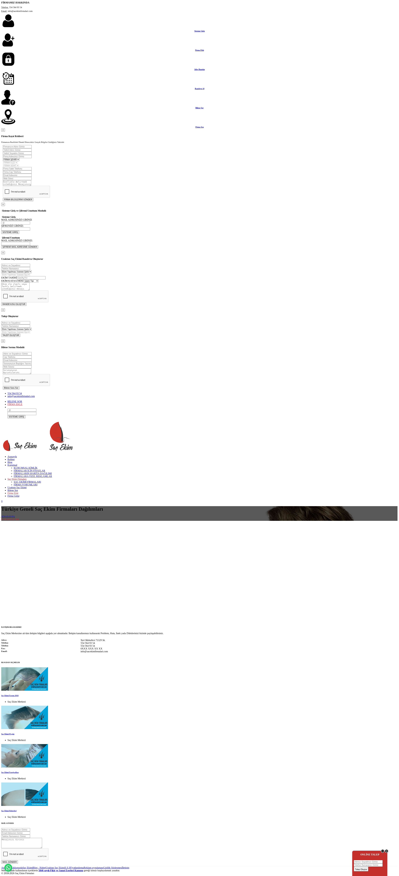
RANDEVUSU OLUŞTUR (13, 304)
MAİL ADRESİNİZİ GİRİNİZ (16, 219)
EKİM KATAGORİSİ (12, 280)
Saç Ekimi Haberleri (9, 811)
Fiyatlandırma (77, 867)
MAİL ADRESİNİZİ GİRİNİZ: (17, 240)
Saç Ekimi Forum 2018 (10, 695)
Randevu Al (199, 89)
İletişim (125, 867)
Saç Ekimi (28, 867)
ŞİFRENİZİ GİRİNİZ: (12, 226)
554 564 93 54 (14, 393)
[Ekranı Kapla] (383, 852)
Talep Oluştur (361, 869)
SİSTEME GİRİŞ (10, 232)
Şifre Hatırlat (199, 69)
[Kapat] (387, 852)
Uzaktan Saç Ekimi (55, 867)
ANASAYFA (8, 516)
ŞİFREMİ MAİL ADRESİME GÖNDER (19, 247)
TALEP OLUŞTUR (10, 335)
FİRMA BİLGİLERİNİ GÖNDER (18, 199)
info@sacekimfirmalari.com (21, 396)
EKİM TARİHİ (9, 277)
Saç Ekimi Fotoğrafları (10, 772)
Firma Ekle (199, 50)
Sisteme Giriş (199, 31)
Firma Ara (199, 127)
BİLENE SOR (14, 401)
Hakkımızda (17, 867)
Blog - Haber (39, 867)
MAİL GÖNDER (9, 862)
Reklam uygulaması (93, 867)
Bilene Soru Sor (11, 388)
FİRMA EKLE (14, 404)
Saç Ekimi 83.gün (7, 734)
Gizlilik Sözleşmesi (112, 867)
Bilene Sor (199, 108)
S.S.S (67, 867)
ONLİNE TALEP (369, 854)
